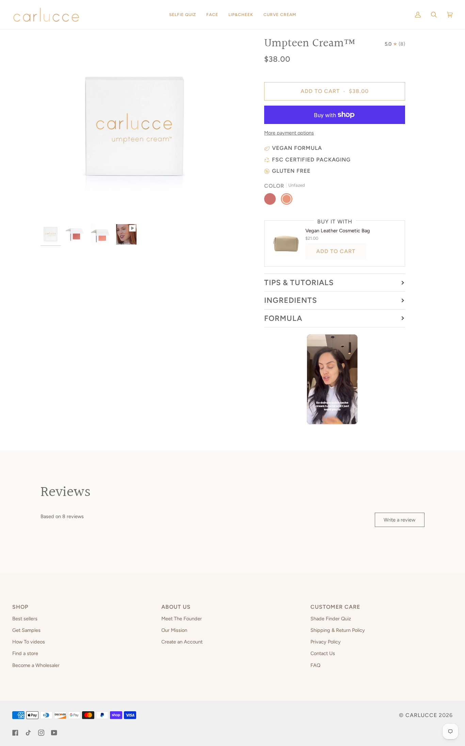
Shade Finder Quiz (330, 619)
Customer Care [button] (335, 607)
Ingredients (290, 300)
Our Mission (174, 630)
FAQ (315, 665)
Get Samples (26, 630)
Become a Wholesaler (36, 665)
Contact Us (322, 653)
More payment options (289, 133)
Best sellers (24, 619)
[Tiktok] (28, 733)
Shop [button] (20, 607)
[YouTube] (54, 733)
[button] (240, 14)
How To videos (28, 642)
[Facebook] (15, 733)
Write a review (399, 520)
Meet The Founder (181, 619)
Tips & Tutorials (299, 282)
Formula (283, 318)
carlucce (421, 715)
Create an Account (182, 642)
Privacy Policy (325, 642)
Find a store (25, 653)
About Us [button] (176, 607)
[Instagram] (41, 733)
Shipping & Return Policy (337, 630)
